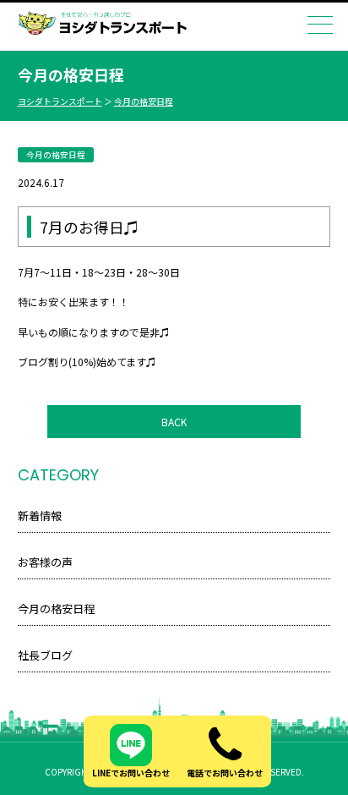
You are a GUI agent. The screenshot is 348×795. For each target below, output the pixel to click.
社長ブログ (45, 655)
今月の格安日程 (143, 101)
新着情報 (40, 515)
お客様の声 (45, 562)
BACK (174, 421)
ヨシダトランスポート (60, 101)
